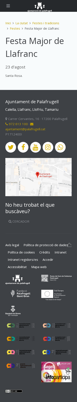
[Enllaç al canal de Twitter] (10, 147)
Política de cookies (21, 252)
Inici (8, 23)
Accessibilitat (17, 267)
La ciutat (21, 23)
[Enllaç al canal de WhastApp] (60, 147)
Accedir (48, 259)
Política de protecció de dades (46, 245)
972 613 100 (18, 124)
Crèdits (44, 252)
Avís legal (12, 245)
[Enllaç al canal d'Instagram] (48, 147)
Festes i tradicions (45, 23)
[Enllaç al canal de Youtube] (35, 147)
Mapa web (39, 267)
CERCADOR (20, 221)
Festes (15, 28)
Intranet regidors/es (23, 259)
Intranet (61, 252)
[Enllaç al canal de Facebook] (23, 147)
